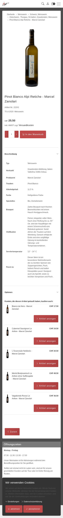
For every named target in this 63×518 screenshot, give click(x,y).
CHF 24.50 (53, 329)
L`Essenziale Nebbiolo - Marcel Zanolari (22, 352)
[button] (43, 4)
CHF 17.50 (53, 306)
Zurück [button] (13, 432)
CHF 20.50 (53, 351)
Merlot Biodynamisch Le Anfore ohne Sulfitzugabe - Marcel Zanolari (22, 376)
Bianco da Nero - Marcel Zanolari (22, 307)
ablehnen (15, 509)
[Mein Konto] (47, 4)
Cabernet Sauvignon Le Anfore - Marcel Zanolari (22, 330)
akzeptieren (34, 509)
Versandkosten (26, 125)
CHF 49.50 (53, 373)
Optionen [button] (8, 292)
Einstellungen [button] (13, 502)
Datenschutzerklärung (32, 502)
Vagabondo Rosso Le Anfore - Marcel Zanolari (22, 397)
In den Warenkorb (34, 134)
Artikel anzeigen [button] (47, 319)
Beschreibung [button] (11, 154)
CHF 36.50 (53, 396)
